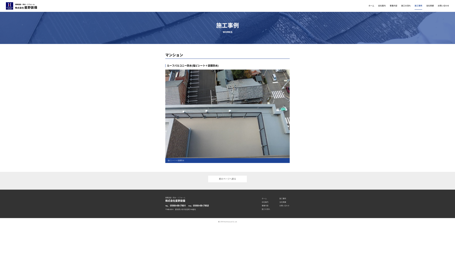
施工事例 (418, 6)
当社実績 (430, 6)
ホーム (371, 6)
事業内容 (393, 6)
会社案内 (382, 6)
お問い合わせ (443, 6)
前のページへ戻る (227, 179)
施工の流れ (406, 6)
